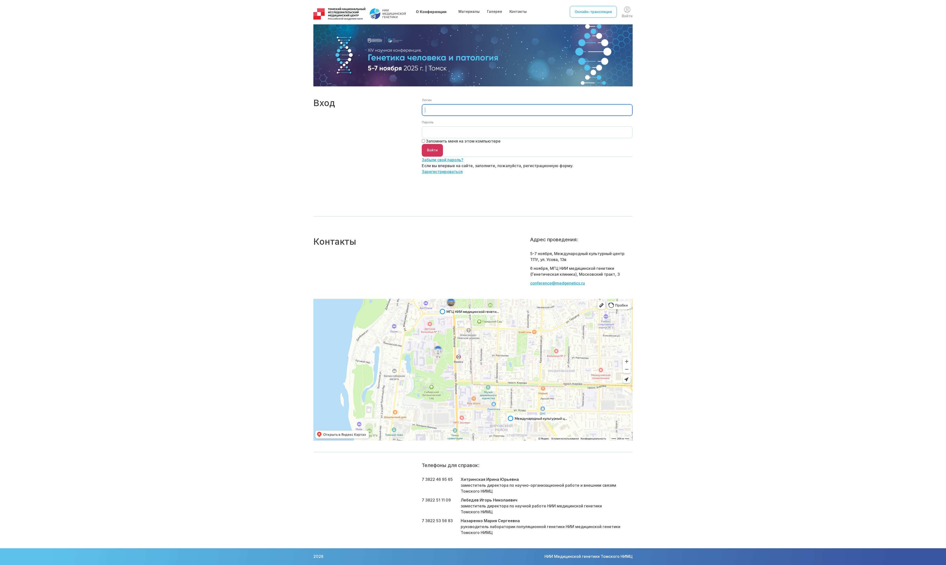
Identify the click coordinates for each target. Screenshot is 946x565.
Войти (627, 16)
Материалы (469, 11)
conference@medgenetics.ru (557, 283)
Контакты (518, 11)
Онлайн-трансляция (593, 12)
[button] (433, 12)
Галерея (494, 11)
